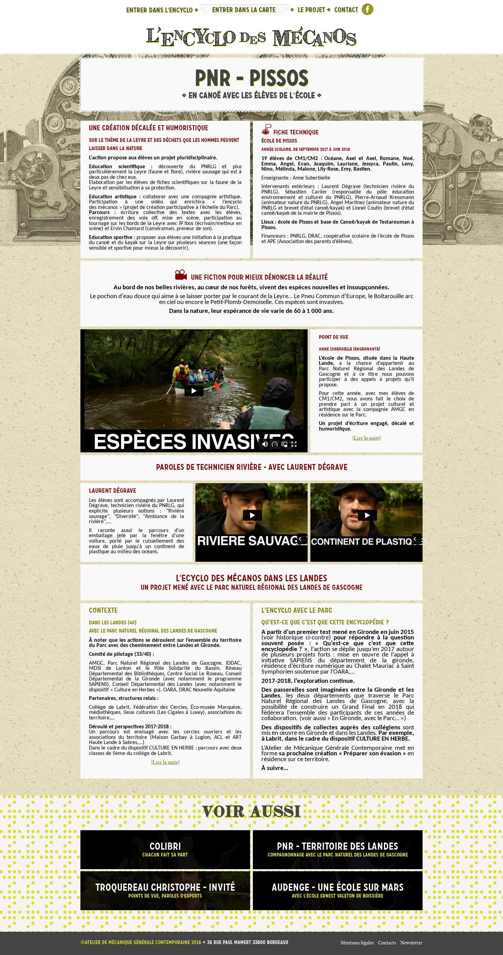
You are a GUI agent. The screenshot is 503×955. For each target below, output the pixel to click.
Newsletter (411, 943)
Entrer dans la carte (244, 10)
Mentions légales (357, 943)
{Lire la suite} (366, 438)
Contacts (387, 943)
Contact (346, 10)
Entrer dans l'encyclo (160, 10)
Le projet (312, 10)
